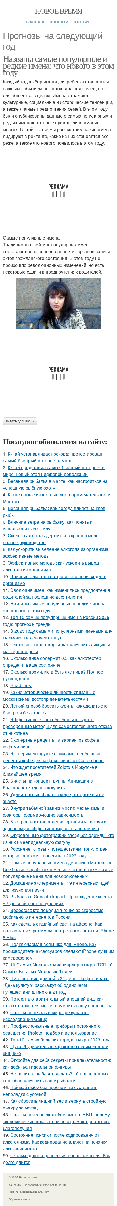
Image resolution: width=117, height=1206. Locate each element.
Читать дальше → (20, 421)
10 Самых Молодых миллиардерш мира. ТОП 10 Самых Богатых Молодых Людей (58, 968)
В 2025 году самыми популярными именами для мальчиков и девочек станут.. (57, 634)
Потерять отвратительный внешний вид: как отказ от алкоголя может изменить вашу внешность (57, 1002)
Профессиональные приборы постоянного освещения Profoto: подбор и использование (52, 1029)
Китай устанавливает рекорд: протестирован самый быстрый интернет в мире (52, 457)
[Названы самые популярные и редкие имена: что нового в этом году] (58, 303)
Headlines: (21, 685)
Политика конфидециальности (30, 1192)
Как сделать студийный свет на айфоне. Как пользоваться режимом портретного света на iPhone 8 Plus (58, 930)
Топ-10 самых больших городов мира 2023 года (60, 1039)
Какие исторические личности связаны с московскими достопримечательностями (49, 695)
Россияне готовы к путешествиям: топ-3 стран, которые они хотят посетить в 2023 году (56, 852)
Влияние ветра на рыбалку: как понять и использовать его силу (48, 525)
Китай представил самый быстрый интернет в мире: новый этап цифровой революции (54, 470)
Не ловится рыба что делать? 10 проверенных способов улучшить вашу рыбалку (55, 1077)
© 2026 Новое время (23, 1177)
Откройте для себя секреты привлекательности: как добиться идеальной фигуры (57, 1063)
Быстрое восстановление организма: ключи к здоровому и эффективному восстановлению (54, 825)
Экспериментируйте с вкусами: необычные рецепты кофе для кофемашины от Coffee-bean (53, 757)
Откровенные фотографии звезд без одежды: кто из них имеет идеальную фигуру (58, 838)
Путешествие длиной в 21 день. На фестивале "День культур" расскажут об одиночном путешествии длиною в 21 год (56, 985)
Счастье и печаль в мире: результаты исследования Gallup (46, 1015)
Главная (35, 21)
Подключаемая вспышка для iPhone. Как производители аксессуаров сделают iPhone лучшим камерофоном (58, 951)
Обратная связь (19, 1199)
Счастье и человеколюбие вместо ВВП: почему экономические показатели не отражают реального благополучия (56, 1121)
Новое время (58, 11)
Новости (58, 21)
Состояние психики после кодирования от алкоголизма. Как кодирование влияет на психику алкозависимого (55, 1142)
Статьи (81, 21)
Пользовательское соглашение (45, 1185)
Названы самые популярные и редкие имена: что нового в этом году (58, 65)
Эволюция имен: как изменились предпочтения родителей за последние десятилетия (56, 593)
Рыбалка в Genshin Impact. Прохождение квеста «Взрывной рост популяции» (57, 900)
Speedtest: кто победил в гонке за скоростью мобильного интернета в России (53, 913)
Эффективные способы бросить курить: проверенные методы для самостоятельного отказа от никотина (57, 726)
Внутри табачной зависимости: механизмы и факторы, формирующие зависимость (53, 811)
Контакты (15, 1185)
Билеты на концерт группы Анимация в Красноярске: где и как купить (48, 784)
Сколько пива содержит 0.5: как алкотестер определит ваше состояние (52, 661)
